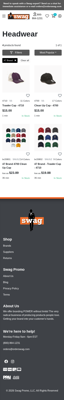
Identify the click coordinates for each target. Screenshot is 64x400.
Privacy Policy (11, 288)
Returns (7, 258)
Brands (7, 245)
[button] (5, 16)
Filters (18, 52)
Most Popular (47, 52)
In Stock (26, 116)
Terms (6, 294)
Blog (5, 282)
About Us (8, 276)
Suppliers (8, 252)
